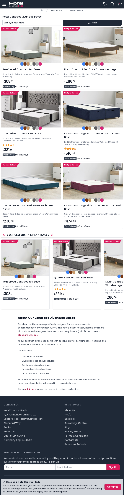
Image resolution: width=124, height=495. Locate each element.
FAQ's (67, 414)
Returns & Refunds (75, 444)
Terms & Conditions (76, 436)
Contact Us (71, 440)
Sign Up (113, 467)
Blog (67, 427)
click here (30, 389)
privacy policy (60, 491)
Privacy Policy (72, 431)
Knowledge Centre (75, 423)
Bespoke (69, 419)
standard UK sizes (28, 335)
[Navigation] (4, 4)
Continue (112, 486)
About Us (69, 410)
